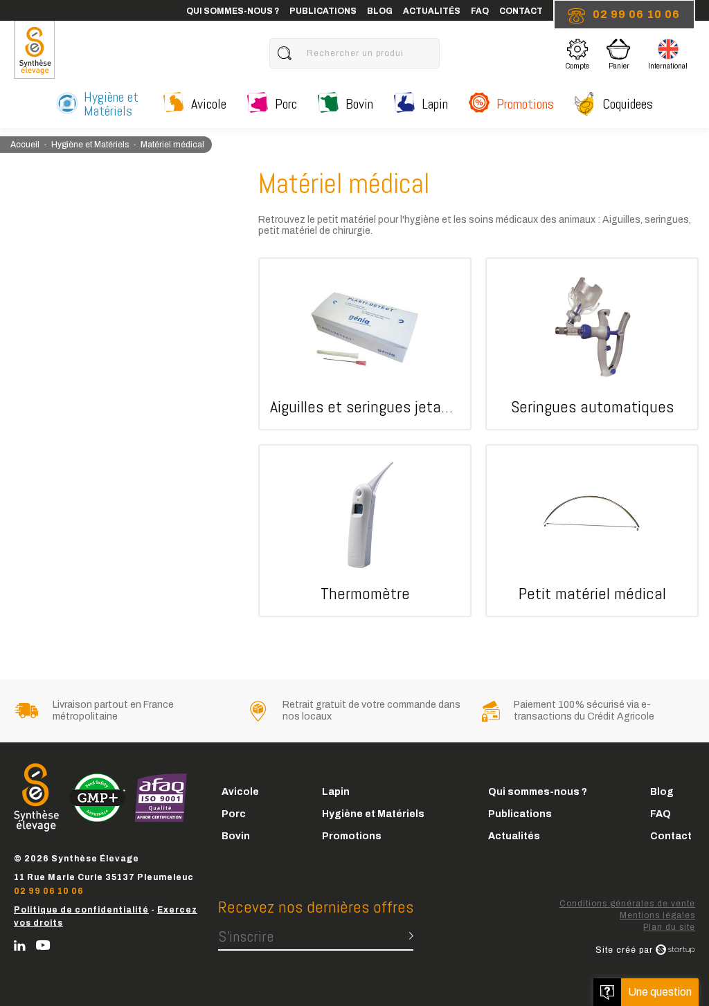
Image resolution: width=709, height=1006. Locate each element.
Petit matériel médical (592, 531)
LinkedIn (20, 945)
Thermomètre (365, 531)
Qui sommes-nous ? (232, 11)
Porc (286, 104)
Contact (521, 11)
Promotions (525, 104)
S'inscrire (245, 936)
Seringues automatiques (592, 344)
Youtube (43, 945)
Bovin (359, 104)
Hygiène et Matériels (111, 104)
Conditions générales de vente (627, 903)
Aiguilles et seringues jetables (365, 344)
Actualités (431, 11)
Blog (380, 11)
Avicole (208, 104)
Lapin (435, 104)
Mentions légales (657, 915)
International (668, 56)
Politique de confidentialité (81, 910)
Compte (577, 56)
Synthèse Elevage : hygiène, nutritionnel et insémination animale (34, 49)
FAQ (480, 11)
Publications (323, 11)
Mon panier (622, 52)
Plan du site (669, 927)
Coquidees (627, 104)
